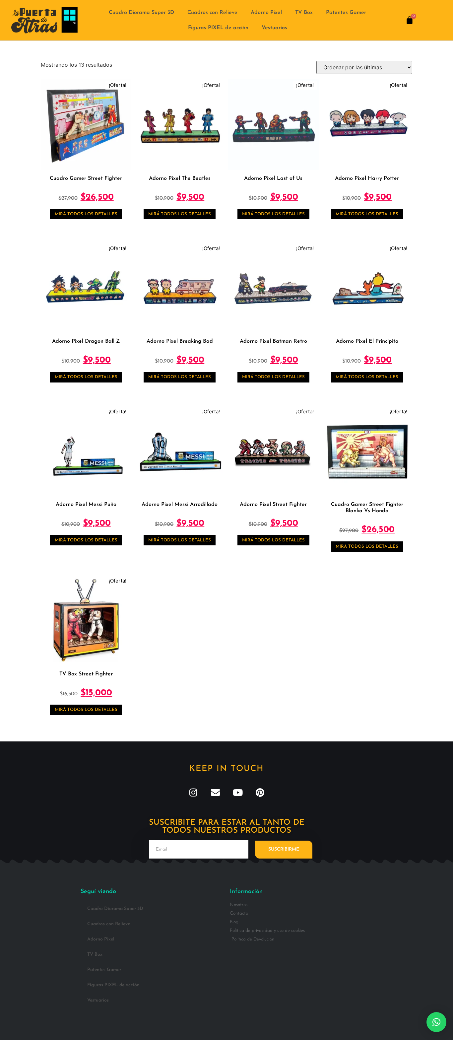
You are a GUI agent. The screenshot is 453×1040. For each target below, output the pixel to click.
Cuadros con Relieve (212, 12)
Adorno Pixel (266, 12)
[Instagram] (193, 792)
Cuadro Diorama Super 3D (141, 12)
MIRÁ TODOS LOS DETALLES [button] (86, 214)
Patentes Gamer (346, 12)
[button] (436, 1022)
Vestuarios (274, 28)
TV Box (304, 12)
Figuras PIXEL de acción (218, 28)
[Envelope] (215, 792)
